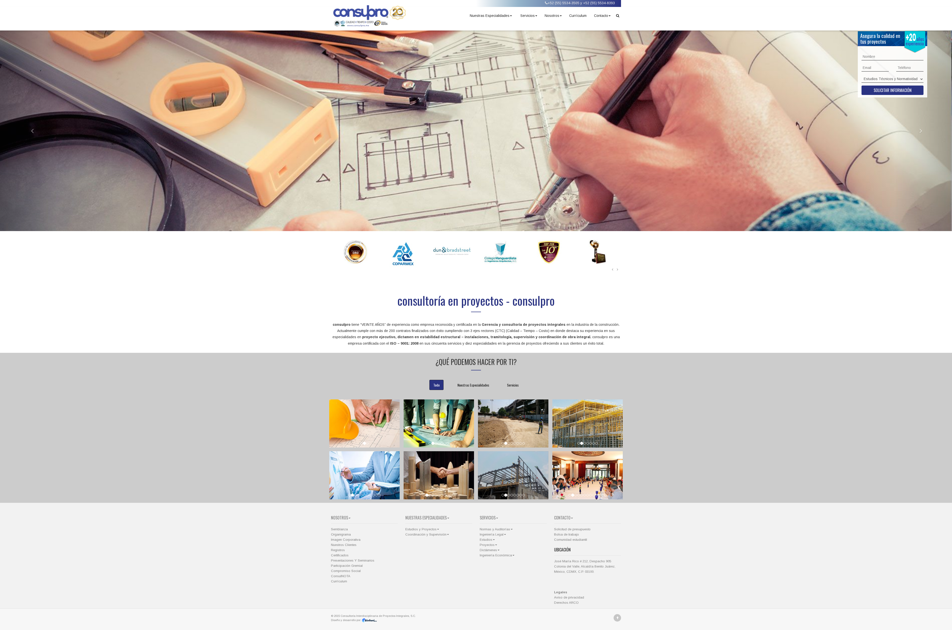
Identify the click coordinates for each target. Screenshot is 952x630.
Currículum (578, 16)
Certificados (340, 555)
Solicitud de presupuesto (572, 529)
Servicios (527, 16)
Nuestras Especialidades (489, 16)
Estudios (486, 539)
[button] (28, 130)
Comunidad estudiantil (570, 539)
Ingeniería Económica (496, 555)
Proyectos (487, 545)
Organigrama (341, 534)
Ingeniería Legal (492, 534)
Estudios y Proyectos (421, 529)
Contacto (601, 16)
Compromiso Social (346, 571)
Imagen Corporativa (345, 539)
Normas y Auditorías (495, 529)
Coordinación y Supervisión (425, 534)
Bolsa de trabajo (566, 534)
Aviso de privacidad (569, 597)
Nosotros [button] (552, 16)
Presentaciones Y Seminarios (352, 560)
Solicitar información (893, 90)
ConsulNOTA (340, 576)
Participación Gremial (347, 566)
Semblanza (339, 529)
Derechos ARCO (566, 602)
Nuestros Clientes (344, 545)
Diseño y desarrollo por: (346, 620)
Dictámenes (488, 550)
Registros (338, 550)
